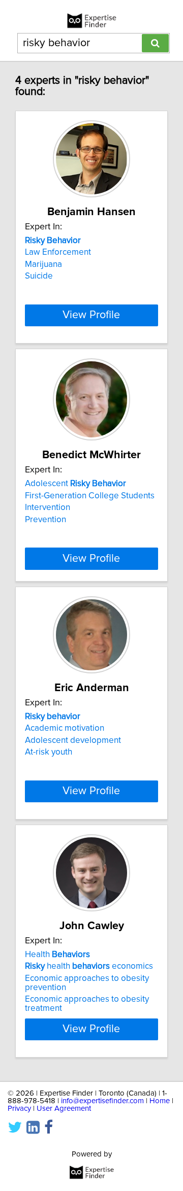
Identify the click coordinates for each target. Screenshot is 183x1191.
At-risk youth (48, 752)
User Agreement (64, 1108)
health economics (89, 966)
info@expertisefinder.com (102, 1101)
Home (159, 1101)
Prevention (45, 519)
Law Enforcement (58, 252)
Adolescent (75, 483)
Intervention (47, 507)
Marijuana (43, 264)
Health (57, 954)
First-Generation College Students (90, 495)
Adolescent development (73, 740)
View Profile (91, 315)
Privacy (19, 1108)
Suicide (39, 276)
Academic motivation (64, 728)
